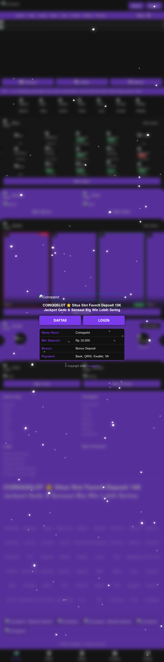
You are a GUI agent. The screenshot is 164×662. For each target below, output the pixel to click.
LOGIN (104, 320)
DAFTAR (60, 320)
